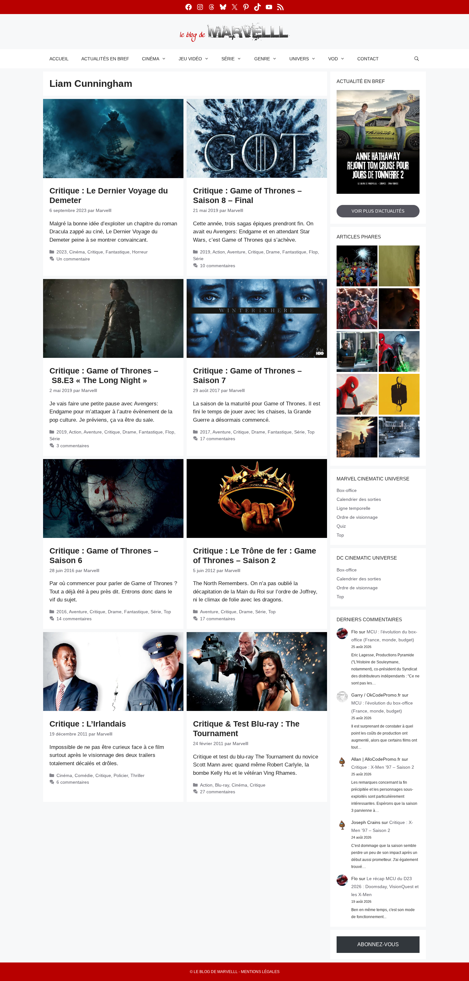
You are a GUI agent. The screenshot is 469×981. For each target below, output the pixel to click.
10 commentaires (217, 265)
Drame (273, 251)
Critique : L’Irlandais (87, 723)
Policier (121, 775)
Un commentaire (73, 258)
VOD (333, 58)
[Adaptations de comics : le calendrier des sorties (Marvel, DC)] (357, 266)
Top (311, 431)
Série (227, 58)
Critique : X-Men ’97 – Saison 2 (382, 767)
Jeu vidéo (190, 58)
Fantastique (118, 251)
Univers (299, 58)
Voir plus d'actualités (378, 211)
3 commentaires (72, 445)
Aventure (236, 251)
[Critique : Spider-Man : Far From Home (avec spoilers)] (399, 352)
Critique (95, 251)
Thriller (137, 775)
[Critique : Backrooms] (399, 266)
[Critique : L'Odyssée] (399, 309)
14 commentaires (74, 618)
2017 (205, 431)
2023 (61, 251)
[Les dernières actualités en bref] (357, 395)
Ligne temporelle (353, 508)
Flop (313, 251)
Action (218, 251)
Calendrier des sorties (359, 499)
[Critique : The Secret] (399, 438)
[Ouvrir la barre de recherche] (416, 58)
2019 (205, 251)
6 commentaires (72, 782)
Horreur (140, 251)
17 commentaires (217, 438)
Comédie (84, 775)
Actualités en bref (105, 58)
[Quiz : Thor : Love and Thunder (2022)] (357, 309)
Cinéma (150, 58)
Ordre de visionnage (357, 517)
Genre (262, 58)
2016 (61, 611)
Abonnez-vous (378, 944)
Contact (368, 58)
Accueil (59, 58)
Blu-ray (222, 785)
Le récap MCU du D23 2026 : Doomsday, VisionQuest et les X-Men (385, 886)
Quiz (341, 526)
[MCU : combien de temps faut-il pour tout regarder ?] (357, 352)
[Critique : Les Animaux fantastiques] (357, 438)
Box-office (347, 490)
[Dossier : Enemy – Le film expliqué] (399, 395)
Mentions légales (260, 972)
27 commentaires (217, 791)
